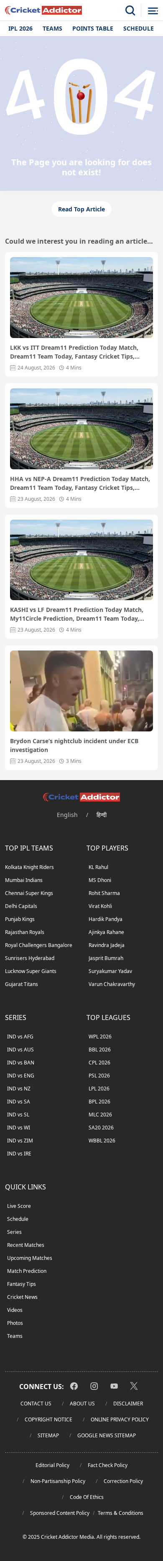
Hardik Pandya (105, 919)
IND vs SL (18, 1114)
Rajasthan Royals (24, 932)
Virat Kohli (100, 906)
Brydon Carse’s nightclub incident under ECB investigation (74, 745)
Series (14, 1232)
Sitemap (48, 1435)
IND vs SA (18, 1101)
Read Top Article (81, 209)
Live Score (19, 1206)
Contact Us (35, 1403)
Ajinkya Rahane (106, 932)
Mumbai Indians (24, 880)
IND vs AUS (20, 1049)
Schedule (138, 28)
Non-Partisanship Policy (58, 1481)
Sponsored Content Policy (59, 1513)
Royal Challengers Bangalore (38, 945)
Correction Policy (123, 1481)
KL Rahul (98, 867)
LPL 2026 (99, 1088)
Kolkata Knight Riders (29, 867)
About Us (82, 1403)
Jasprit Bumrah (106, 958)
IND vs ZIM (20, 1140)
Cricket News (22, 1297)
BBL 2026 (100, 1049)
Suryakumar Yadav (110, 971)
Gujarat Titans (21, 984)
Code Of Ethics (87, 1497)
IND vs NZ (19, 1088)
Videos (15, 1310)
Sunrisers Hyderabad (29, 958)
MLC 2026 (100, 1114)
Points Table (92, 28)
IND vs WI (18, 1127)
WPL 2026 (100, 1036)
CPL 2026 (99, 1062)
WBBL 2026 (102, 1140)
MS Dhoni (100, 880)
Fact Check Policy (107, 1465)
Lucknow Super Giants (30, 971)
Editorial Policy (52, 1465)
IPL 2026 (20, 28)
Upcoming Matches (29, 1258)
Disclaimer (128, 1403)
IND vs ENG (20, 1075)
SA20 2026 (101, 1127)
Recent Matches (25, 1245)
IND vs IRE (19, 1153)
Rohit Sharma (104, 893)
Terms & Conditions (120, 1513)
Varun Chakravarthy (112, 984)
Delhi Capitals (21, 906)
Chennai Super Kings (29, 893)
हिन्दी (102, 815)
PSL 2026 (99, 1075)
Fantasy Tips (21, 1284)
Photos (15, 1323)
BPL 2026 (99, 1101)
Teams (52, 28)
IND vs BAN (20, 1062)
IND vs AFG (20, 1036)
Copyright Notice (48, 1419)
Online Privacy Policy (120, 1419)
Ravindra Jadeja (107, 945)
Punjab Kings (20, 919)
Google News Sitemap (106, 1435)
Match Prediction (26, 1271)
